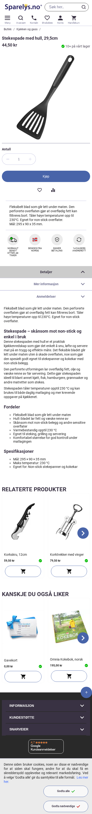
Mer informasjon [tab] (46, 284)
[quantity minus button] (7, 159)
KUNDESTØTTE (21, 717)
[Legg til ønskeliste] (39, 189)
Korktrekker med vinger (67, 554)
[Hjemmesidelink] (22, 7)
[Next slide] (83, 533)
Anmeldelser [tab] (46, 296)
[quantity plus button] (30, 159)
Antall (6, 149)
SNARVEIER (18, 729)
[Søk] (84, 7)
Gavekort (10, 660)
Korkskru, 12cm (15, 554)
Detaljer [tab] (46, 272)
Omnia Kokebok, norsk (66, 659)
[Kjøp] (23, 571)
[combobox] (67, 7)
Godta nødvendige (63, 806)
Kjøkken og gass (27, 29)
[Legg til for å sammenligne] (52, 189)
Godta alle (63, 791)
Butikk (8, 29)
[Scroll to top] (86, 692)
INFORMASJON (21, 706)
